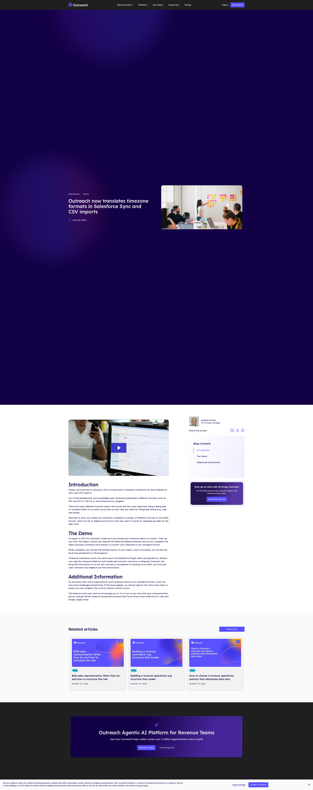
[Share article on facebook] (243, 430)
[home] (78, 5)
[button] (125, 5)
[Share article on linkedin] (232, 430)
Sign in (225, 5)
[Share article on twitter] (237, 430)
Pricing (187, 5)
